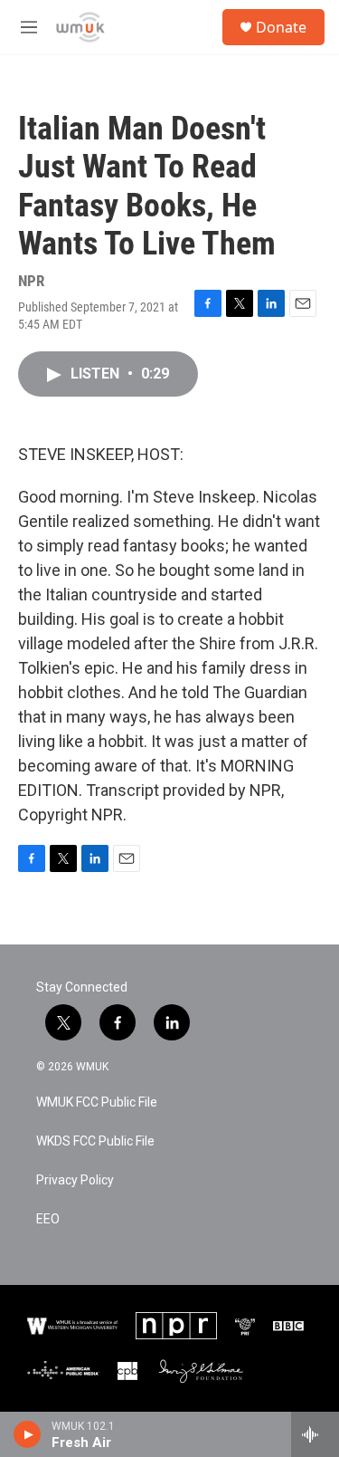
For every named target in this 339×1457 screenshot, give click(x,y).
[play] (27, 1434)
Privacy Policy (75, 1180)
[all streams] (315, 1434)
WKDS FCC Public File (95, 1141)
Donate (281, 27)
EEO (48, 1219)
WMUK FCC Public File (96, 1102)
